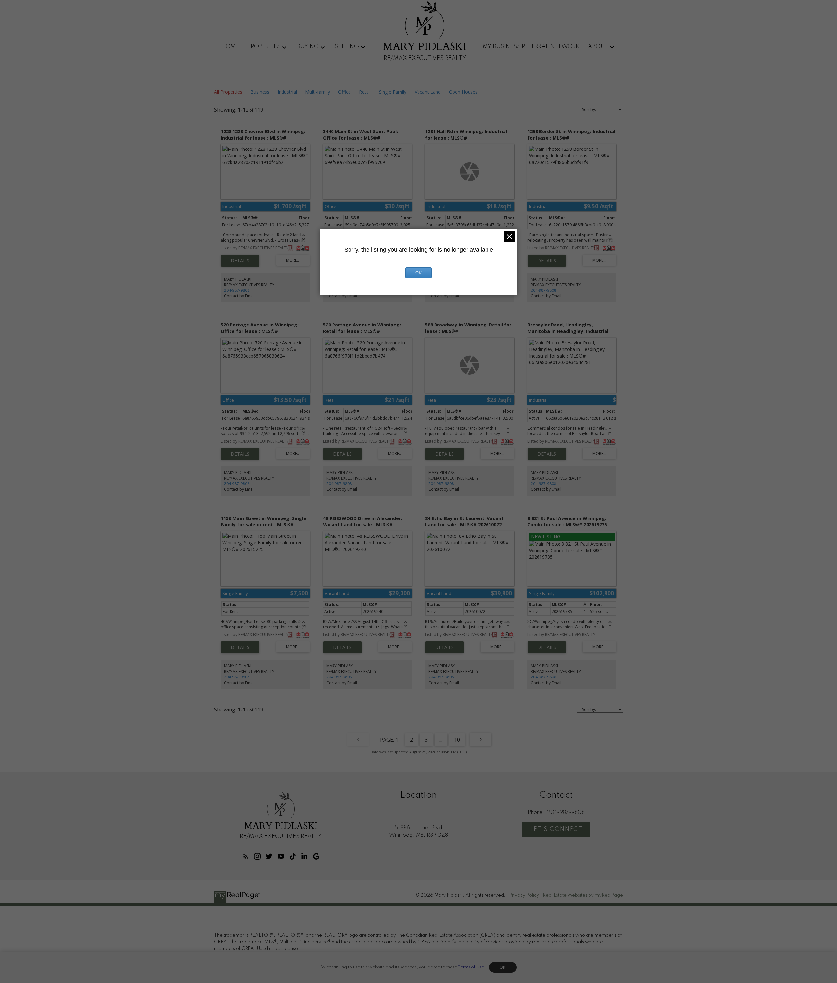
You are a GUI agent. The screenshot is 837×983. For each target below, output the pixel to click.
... (440, 739)
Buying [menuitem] (308, 47)
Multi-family (317, 92)
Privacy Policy (524, 895)
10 (457, 739)
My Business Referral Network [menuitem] (531, 47)
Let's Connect (556, 829)
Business (259, 92)
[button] (245, 856)
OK (503, 967)
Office (344, 92)
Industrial (287, 92)
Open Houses (463, 92)
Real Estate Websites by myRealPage (583, 895)
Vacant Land (428, 92)
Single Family (392, 92)
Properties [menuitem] (264, 47)
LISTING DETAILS (240, 261)
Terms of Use (471, 967)
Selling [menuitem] (347, 47)
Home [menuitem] (230, 47)
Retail (365, 92)
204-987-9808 (236, 290)
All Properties (228, 92)
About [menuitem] (598, 47)
